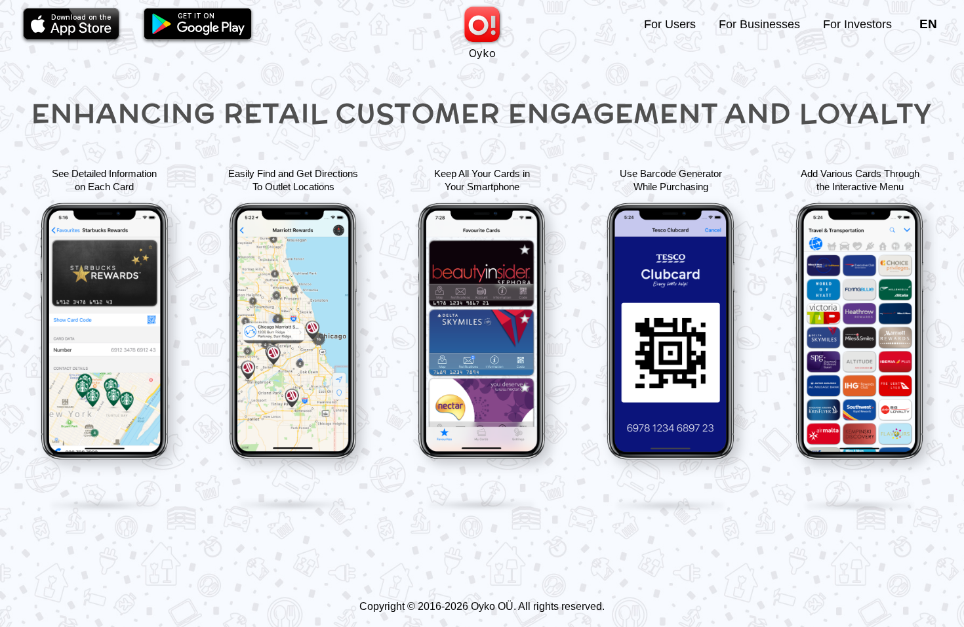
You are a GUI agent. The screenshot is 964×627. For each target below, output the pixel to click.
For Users (670, 24)
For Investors (857, 24)
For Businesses (759, 24)
